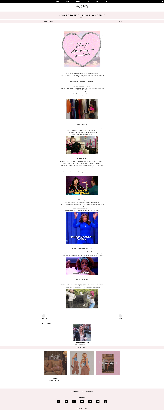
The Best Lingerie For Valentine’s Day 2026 (55, 377)
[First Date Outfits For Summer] (82, 363)
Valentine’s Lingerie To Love (108, 377)
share (120, 21)
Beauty (67, 1)
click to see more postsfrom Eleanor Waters (82, 343)
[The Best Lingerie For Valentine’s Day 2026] (55, 363)
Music (88, 1)
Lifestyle (78, 1)
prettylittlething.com (84, 391)
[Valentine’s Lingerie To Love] (108, 363)
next (120, 318)
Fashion (57, 1)
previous (43, 318)
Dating (97, 1)
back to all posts (48, 21)
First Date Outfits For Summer (82, 377)
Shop (107, 1)
